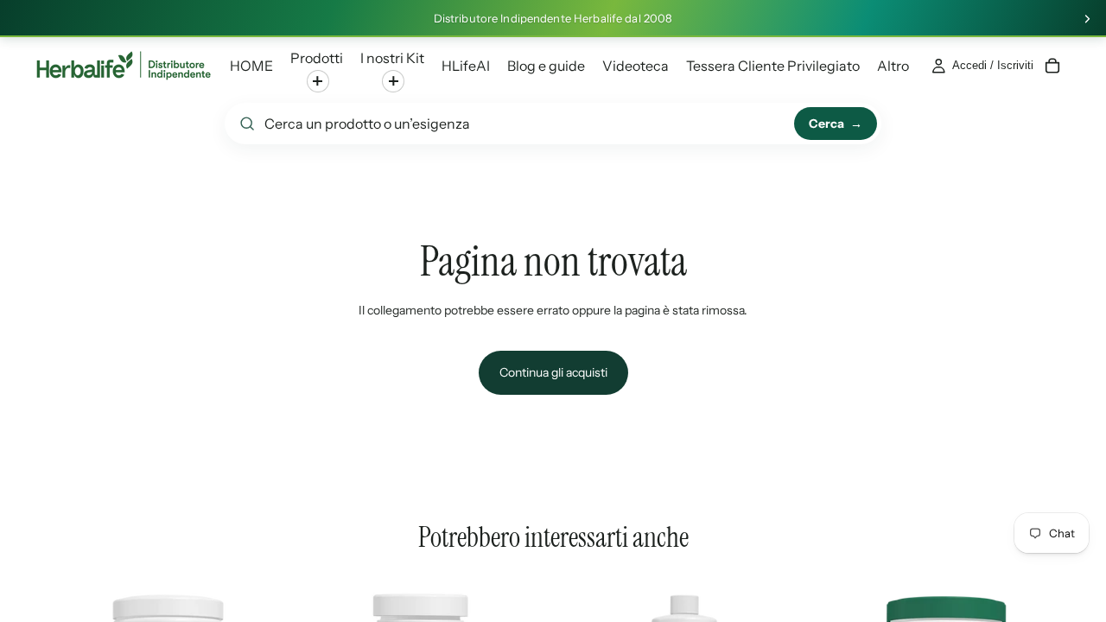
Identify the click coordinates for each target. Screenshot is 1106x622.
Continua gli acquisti (553, 372)
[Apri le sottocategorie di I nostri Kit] (393, 81)
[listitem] (893, 66)
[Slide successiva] (1087, 19)
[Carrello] (1052, 66)
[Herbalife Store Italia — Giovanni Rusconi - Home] (124, 66)
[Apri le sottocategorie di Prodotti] (318, 81)
